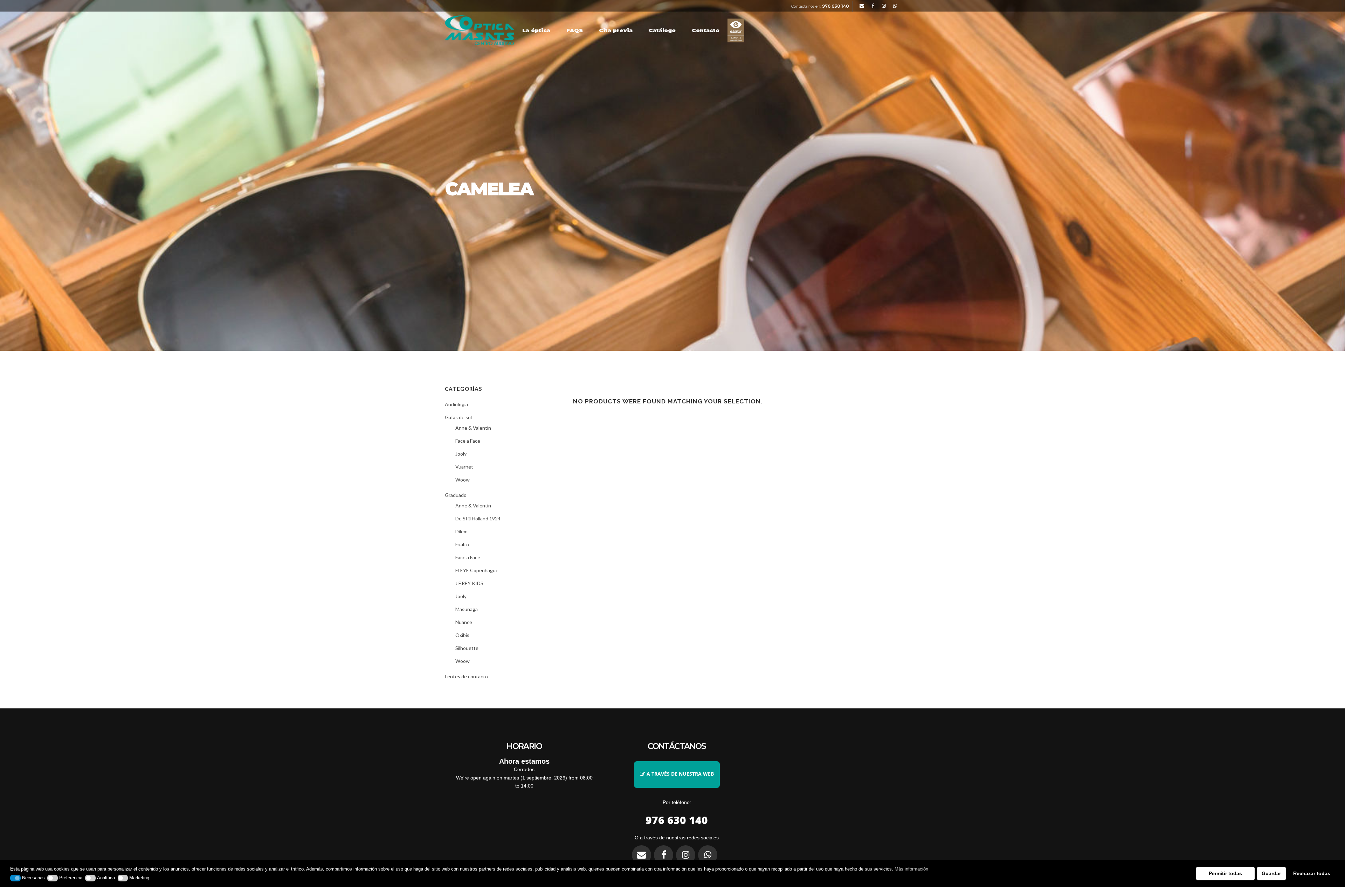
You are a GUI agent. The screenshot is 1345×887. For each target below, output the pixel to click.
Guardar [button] (1271, 873)
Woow (462, 480)
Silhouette (466, 648)
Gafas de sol (458, 417)
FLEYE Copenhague (476, 570)
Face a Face (467, 441)
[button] (15, 878)
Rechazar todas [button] (1311, 873)
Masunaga (466, 609)
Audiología (456, 404)
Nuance (463, 622)
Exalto (462, 544)
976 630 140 (835, 6)
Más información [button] (911, 869)
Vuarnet (464, 467)
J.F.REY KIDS (469, 583)
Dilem (461, 531)
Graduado (456, 495)
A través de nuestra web (680, 773)
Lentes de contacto (466, 676)
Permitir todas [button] (1225, 873)
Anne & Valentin (473, 428)
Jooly (461, 454)
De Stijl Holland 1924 (478, 518)
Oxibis (462, 635)
